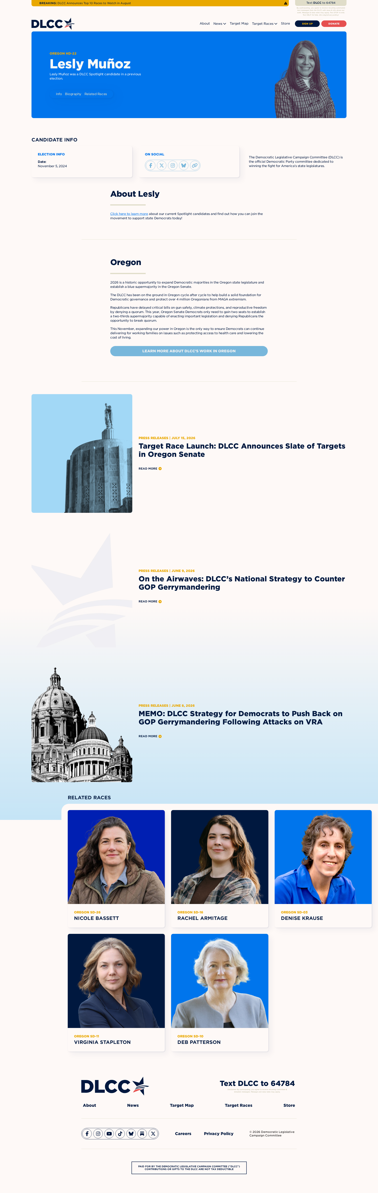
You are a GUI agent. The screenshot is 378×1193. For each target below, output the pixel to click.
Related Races (95, 94)
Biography (73, 94)
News (217, 24)
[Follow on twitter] (161, 165)
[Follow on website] (194, 165)
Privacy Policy (218, 1133)
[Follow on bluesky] (183, 165)
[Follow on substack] (142, 1133)
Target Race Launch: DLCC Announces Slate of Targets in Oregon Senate (242, 450)
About (205, 23)
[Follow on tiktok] (120, 1133)
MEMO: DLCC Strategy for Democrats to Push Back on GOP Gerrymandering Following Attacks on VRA (241, 717)
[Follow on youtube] (109, 1133)
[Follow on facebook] (150, 165)
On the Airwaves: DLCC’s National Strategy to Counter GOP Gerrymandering (242, 583)
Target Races (262, 24)
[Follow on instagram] (172, 165)
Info (59, 94)
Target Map (239, 23)
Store (285, 23)
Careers (183, 1133)
